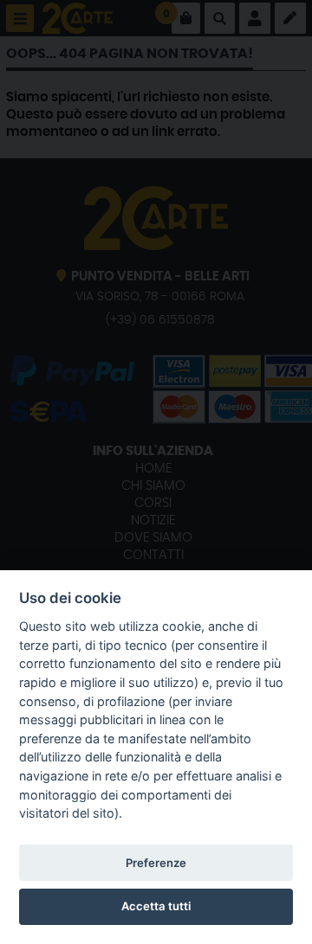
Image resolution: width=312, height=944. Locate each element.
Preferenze (156, 863)
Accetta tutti (156, 906)
